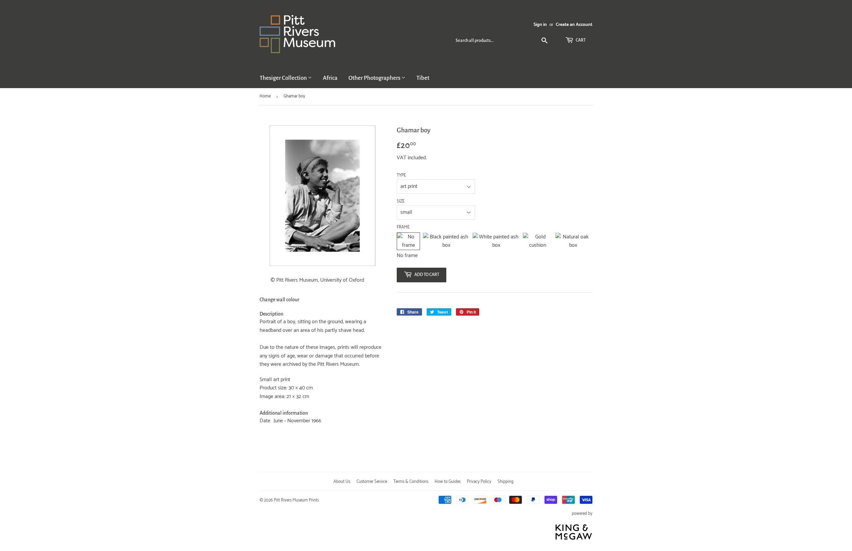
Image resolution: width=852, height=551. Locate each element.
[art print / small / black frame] (446, 241)
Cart (580, 40)
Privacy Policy (479, 481)
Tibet (422, 78)
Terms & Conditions (410, 481)
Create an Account (574, 24)
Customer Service (371, 481)
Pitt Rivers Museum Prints (296, 500)
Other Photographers (374, 78)
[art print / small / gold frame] (537, 241)
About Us (341, 481)
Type (401, 175)
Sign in (540, 24)
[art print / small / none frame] (408, 241)
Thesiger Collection (284, 78)
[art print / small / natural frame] (573, 241)
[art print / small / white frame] (496, 241)
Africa (330, 78)
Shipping (506, 481)
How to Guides (448, 481)
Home (265, 96)
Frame (403, 227)
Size (401, 201)
